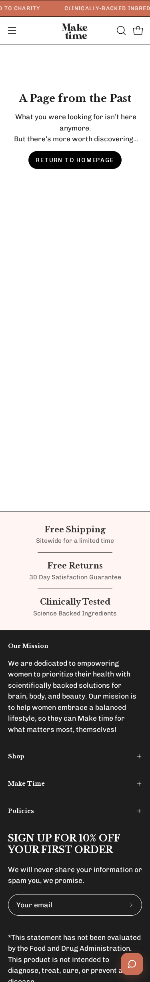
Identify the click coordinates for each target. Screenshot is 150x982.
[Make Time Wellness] (75, 30)
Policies (21, 811)
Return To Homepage (75, 160)
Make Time (26, 783)
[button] (120, 30)
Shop (16, 756)
